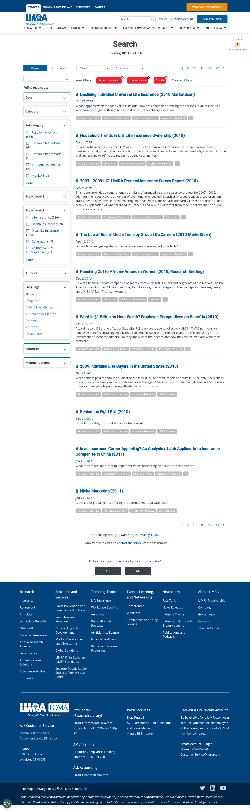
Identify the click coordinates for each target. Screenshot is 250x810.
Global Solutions (66, 650)
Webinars (133, 613)
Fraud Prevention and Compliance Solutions (70, 608)
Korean (34, 320)
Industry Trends (174, 614)
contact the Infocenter (132, 543)
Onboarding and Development (66, 630)
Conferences (135, 606)
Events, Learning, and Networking (140, 594)
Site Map (27, 789)
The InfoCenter (208, 628)
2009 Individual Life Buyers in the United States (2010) (129, 366)
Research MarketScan (46, 143)
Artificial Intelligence (105, 632)
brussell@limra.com (140, 733)
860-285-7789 (39, 733)
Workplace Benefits (33, 621)
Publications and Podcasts (174, 634)
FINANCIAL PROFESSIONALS (57, 7)
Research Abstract (44, 132)
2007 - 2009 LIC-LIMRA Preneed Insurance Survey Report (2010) (139, 181)
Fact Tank (169, 600)
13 (217, 68)
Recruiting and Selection (65, 619)
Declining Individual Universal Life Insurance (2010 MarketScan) (137, 94)
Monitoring (39, 175)
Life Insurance (41, 217)
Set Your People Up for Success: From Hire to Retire (71, 673)
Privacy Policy (45, 789)
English (34, 294)
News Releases (173, 607)
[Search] (153, 19)
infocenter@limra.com (97, 723)
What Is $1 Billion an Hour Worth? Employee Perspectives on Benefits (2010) (149, 317)
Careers (203, 621)
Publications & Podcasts (101, 623)
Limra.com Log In (212, 19)
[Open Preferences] (7, 803)
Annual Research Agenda (31, 644)
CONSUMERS (83, 7)
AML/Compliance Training (207, 7)
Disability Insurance (45, 231)
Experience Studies (33, 671)
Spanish (34, 301)
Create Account (183, 19)
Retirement (27, 607)
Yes (108, 571)
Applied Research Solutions (31, 662)
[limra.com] (40, 19)
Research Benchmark (46, 154)
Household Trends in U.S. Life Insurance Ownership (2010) (132, 135)
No (138, 571)
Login (208, 744)
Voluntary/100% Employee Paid (40, 250)
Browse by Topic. (147, 535)
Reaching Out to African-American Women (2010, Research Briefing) (142, 271)
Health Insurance (43, 224)
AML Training (83, 744)
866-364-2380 (97, 757)
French (34, 327)
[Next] (224, 68)
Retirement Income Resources (104, 648)
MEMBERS (33, 7)
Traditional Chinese (42, 314)
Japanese (35, 334)
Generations (40, 241)
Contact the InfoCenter (237, 49)
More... (30, 183)
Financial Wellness (103, 639)
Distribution (28, 628)
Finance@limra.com (95, 775)
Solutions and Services (66, 594)
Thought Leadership (46, 165)
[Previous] (182, 68)
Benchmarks (28, 653)
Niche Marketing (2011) (101, 491)
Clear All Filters (182, 80)
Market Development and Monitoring (70, 641)
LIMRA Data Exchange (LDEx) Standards (70, 659)
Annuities (26, 614)
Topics (163, 19)
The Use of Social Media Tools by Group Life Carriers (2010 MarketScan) (145, 234)
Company (204, 607)
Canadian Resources (34, 635)
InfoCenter (27, 678)
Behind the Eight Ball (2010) (105, 411)
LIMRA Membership (211, 600)
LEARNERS (99, 7)
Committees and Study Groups (142, 622)
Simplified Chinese (41, 307)
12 (209, 68)
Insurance (26, 600)
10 (194, 68)
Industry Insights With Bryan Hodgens (178, 623)
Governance (206, 614)
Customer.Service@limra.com (39, 738)
